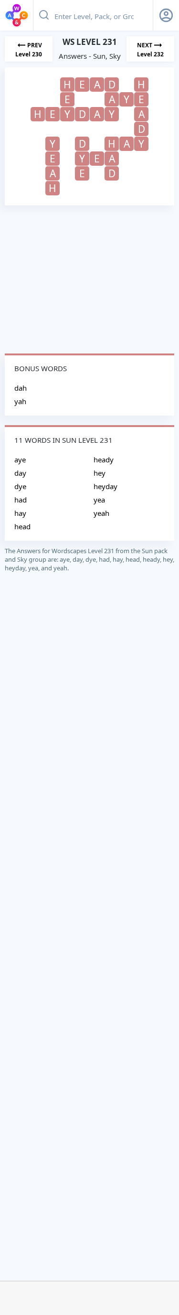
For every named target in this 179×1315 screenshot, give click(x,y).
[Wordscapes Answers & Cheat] (16, 15)
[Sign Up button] (166, 15)
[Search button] (43, 15)
